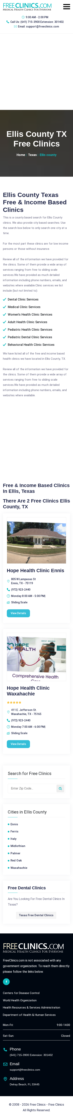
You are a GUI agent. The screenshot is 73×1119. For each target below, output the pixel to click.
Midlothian (18, 846)
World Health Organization (20, 1000)
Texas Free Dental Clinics (36, 915)
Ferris (14, 831)
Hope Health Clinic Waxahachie (28, 690)
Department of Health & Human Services (29, 1015)
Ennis (14, 824)
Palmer (15, 853)
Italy (13, 839)
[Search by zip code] (60, 788)
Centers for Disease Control (21, 993)
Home (21, 155)
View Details (18, 613)
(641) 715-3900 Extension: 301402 (42, 21)
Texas (32, 155)
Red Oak (16, 860)
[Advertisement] (36, 71)
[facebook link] (6, 981)
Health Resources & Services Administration (31, 1007)
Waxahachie (19, 868)
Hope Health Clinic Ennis (35, 570)
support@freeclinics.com (42, 26)
